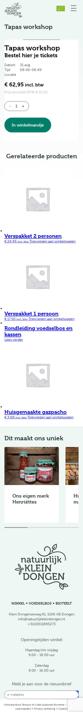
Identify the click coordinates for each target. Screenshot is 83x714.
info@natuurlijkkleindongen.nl (41, 619)
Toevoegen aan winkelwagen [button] (52, 241)
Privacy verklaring (44, 708)
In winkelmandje (28, 125)
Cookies (63, 708)
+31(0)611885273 (42, 624)
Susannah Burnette (53, 704)
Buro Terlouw (23, 704)
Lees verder (13, 340)
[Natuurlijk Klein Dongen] (13, 18)
